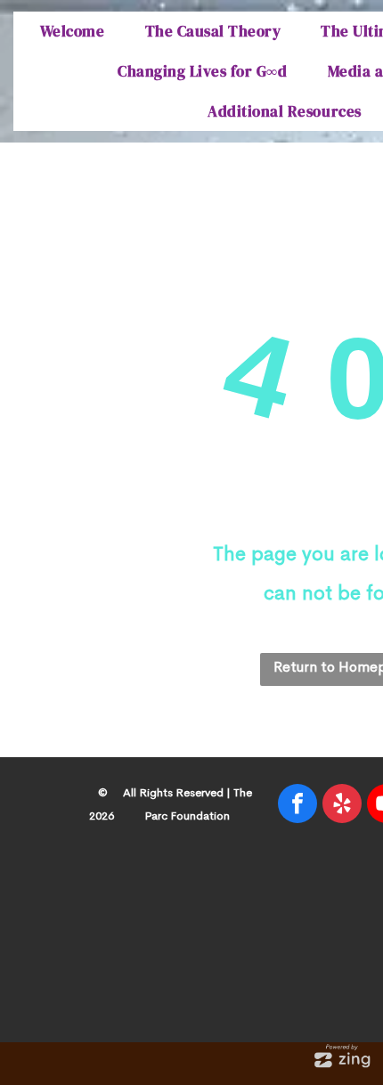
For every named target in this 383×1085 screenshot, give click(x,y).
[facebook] (297, 806)
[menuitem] (74, 32)
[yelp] (342, 806)
